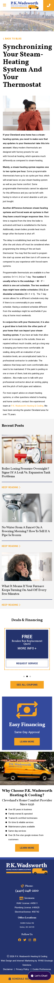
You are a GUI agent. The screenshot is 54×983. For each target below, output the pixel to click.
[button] (24, 676)
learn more (27, 847)
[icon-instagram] (30, 940)
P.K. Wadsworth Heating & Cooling (27, 405)
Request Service (27, 663)
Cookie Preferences (42, 969)
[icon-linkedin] (34, 940)
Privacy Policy (22, 969)
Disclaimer (8, 969)
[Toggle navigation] (4, 5)
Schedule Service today (27, 978)
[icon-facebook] (19, 940)
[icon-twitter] (24, 940)
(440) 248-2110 (27, 890)
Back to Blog (13, 38)
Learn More (27, 741)
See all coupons (27, 684)
